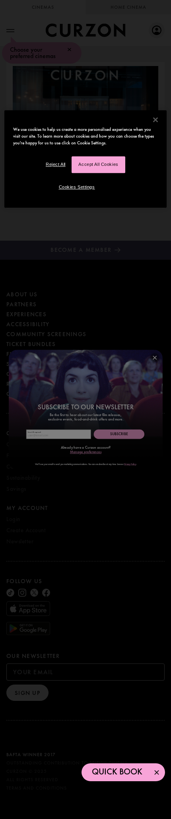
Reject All (56, 164)
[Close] (155, 119)
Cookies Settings (77, 187)
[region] (85, 159)
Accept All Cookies (98, 164)
